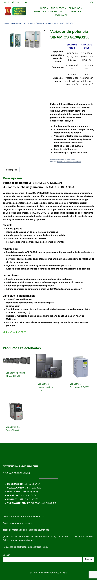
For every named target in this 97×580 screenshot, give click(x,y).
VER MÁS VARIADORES (14, 332)
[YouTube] (18, 2)
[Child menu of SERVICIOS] (76, 8)
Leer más (10, 384)
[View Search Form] (91, 2)
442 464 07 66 (28, 495)
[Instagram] (9, 2)
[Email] (26, 2)
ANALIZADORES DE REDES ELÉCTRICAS (23, 516)
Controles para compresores (17, 523)
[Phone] (30, 2)
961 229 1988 (33, 503)
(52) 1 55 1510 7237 (28, 499)
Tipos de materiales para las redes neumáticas (26, 530)
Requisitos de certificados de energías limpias (25, 547)
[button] (44, 30)
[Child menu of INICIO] (44, 8)
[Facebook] (13, 2)
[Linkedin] (5, 2)
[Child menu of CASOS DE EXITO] (79, 11)
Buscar (6, 555)
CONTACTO (61, 15)
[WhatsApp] (22, 2)
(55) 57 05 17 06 (30, 491)
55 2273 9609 (49, 503)
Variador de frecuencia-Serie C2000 (45, 387)
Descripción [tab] (12, 170)
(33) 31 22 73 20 (32, 488)
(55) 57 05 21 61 (32, 484)
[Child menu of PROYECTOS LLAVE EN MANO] (50, 11)
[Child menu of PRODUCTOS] (59, 8)
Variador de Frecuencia (66, 159)
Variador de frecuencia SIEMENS (69, 162)
